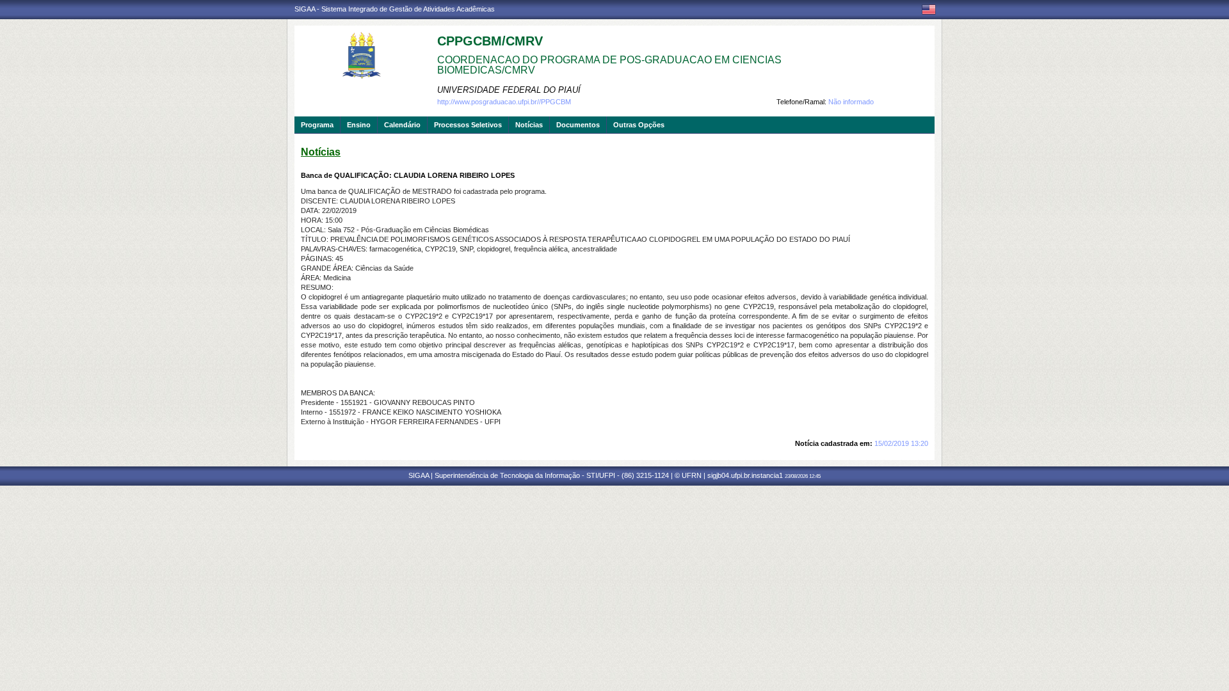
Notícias (529, 125)
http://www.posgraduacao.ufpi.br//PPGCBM (504, 102)
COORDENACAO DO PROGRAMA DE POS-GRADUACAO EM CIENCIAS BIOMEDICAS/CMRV (609, 64)
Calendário (402, 125)
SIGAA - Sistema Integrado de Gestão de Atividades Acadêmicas (394, 9)
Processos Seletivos (468, 125)
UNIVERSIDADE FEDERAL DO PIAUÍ (509, 90)
